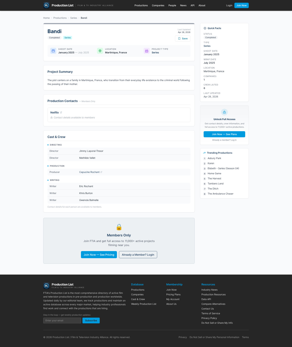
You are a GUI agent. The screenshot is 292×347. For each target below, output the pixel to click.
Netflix (54, 112)
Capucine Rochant (89, 172)
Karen (211, 163)
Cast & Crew (138, 299)
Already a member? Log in (224, 140)
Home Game (214, 173)
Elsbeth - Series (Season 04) (223, 168)
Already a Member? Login (138, 254)
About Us (171, 303)
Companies (158, 5)
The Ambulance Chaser (220, 193)
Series (73, 17)
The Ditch (213, 188)
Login (229, 5)
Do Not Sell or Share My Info (217, 322)
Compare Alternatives (213, 303)
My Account (172, 299)
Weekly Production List (143, 303)
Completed (54, 37)
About (202, 5)
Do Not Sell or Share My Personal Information (214, 337)
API (192, 5)
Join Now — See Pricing (99, 254)
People (172, 5)
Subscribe (91, 320)
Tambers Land (216, 183)
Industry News (209, 289)
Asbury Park (214, 158)
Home (46, 17)
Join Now (241, 5)
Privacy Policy (209, 318)
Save (185, 38)
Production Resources (213, 294)
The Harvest (214, 178)
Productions (141, 5)
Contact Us (207, 308)
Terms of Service (210, 313)
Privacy (183, 337)
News (183, 5)
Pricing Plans (173, 294)
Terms (245, 337)
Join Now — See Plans (224, 134)
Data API (206, 299)
